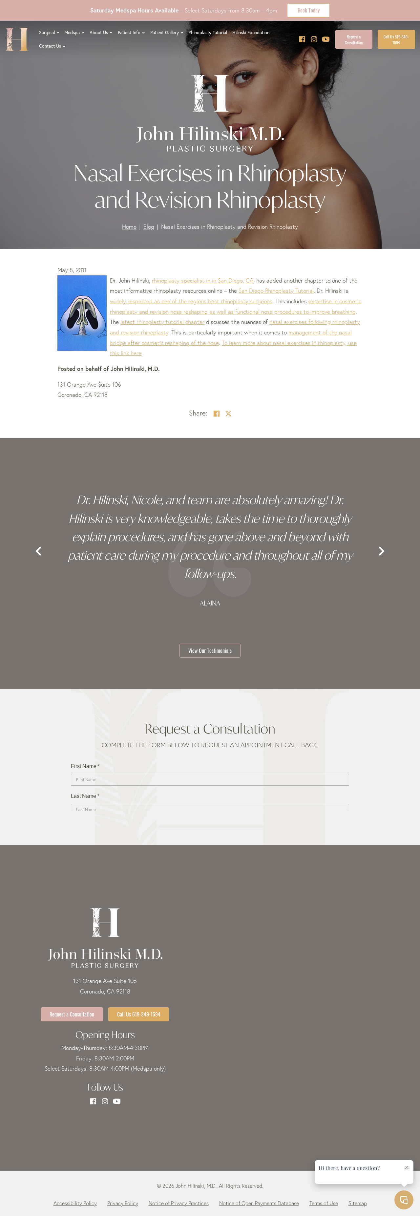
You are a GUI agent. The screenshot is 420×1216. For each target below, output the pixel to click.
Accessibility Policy (75, 1203)
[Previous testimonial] (38, 551)
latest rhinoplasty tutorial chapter (162, 321)
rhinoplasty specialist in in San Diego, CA (202, 280)
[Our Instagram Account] (314, 39)
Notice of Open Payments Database (259, 1203)
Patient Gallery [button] (164, 32)
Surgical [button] (47, 32)
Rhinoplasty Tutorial (207, 32)
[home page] (17, 39)
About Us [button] (99, 32)
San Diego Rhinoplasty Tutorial (276, 290)
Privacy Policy (122, 1203)
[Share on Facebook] (216, 414)
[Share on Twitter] (228, 414)
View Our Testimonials (210, 650)
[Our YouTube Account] (326, 39)
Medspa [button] (72, 32)
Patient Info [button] (129, 32)
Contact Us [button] (50, 46)
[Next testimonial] (381, 551)
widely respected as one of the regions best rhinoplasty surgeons (191, 301)
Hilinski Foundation (250, 32)
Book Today (309, 10)
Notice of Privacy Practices (179, 1203)
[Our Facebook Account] (302, 39)
